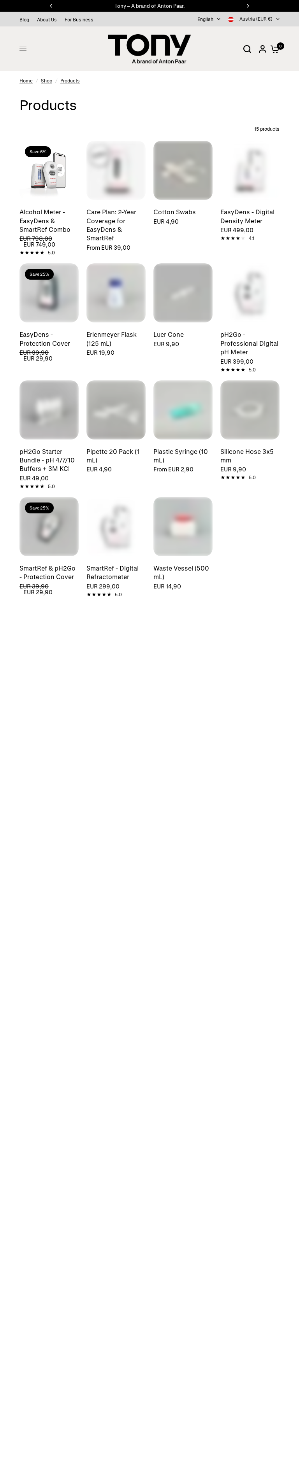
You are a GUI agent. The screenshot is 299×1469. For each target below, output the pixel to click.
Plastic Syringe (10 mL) (180, 456)
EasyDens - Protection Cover (44, 339)
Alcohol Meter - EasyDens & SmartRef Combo (44, 220)
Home (26, 80)
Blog (24, 19)
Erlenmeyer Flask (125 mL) (111, 339)
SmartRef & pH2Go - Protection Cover (47, 572)
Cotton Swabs (174, 211)
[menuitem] (26, 19)
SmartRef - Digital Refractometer (112, 572)
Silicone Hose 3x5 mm (247, 456)
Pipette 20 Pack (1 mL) (112, 456)
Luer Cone (168, 334)
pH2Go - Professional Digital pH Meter (249, 343)
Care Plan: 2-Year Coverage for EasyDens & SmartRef (111, 225)
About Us (47, 19)
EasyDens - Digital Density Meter (247, 216)
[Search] (247, 48)
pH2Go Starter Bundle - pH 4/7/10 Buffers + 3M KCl (47, 460)
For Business (79, 19)
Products (70, 80)
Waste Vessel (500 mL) (181, 572)
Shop (46, 80)
